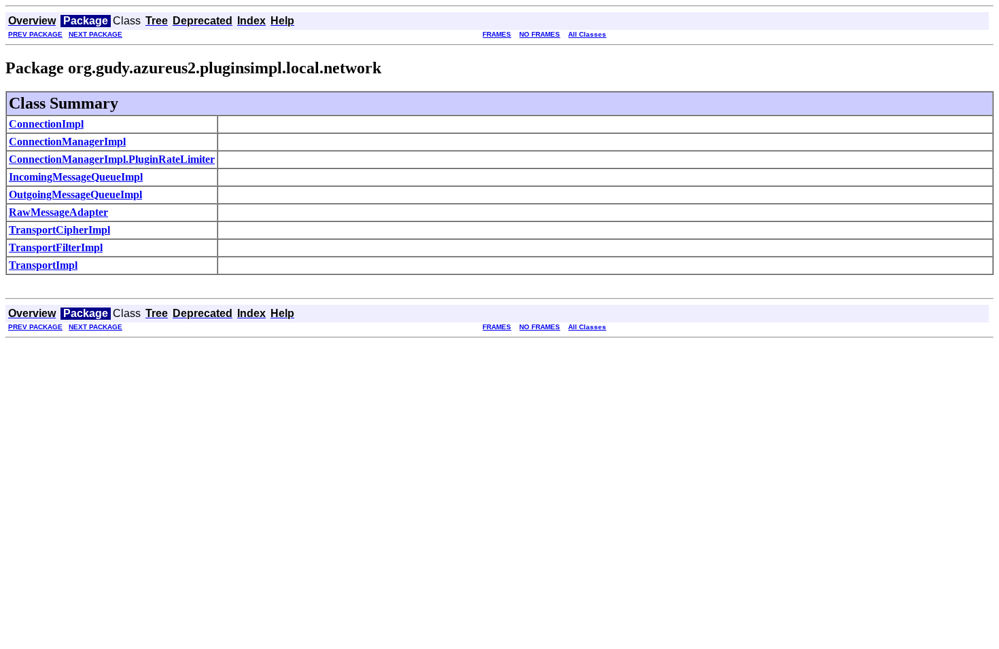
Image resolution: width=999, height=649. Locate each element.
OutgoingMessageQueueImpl (75, 194)
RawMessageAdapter (58, 212)
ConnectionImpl (46, 124)
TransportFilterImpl (56, 247)
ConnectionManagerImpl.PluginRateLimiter (112, 159)
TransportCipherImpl (59, 230)
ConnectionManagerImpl (67, 141)
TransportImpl (43, 265)
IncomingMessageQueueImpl (76, 177)
